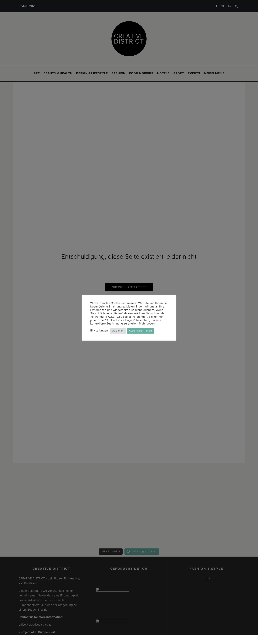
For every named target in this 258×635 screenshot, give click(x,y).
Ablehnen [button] (118, 330)
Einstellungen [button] (99, 330)
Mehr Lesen (147, 323)
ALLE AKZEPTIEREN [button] (140, 330)
